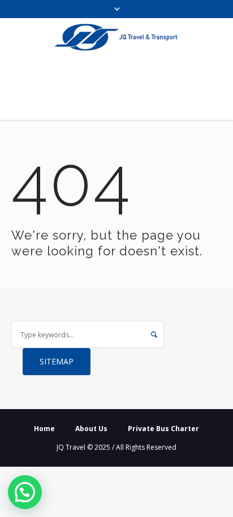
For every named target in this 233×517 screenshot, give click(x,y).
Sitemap (57, 361)
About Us (91, 428)
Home (44, 428)
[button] (25, 492)
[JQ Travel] (116, 37)
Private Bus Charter (163, 428)
